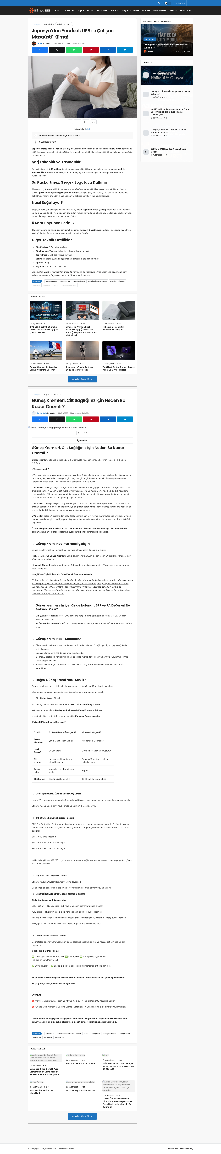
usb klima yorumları (50, 285)
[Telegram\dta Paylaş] (125, 50)
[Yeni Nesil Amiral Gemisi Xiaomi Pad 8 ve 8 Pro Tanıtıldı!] (118, 350)
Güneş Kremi (96, 1034)
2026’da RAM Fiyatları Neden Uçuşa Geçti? (168, 150)
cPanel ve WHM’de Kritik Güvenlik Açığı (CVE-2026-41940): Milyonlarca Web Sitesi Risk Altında (81, 331)
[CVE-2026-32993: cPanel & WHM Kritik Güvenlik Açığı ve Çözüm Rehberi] (46, 310)
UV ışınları (37, 1037)
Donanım (114, 10)
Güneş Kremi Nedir (109, 1034)
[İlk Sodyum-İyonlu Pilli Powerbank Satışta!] (118, 310)
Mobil (136, 10)
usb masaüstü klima (69, 285)
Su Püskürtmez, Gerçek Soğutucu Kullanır (57, 135)
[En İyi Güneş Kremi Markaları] (82, 1081)
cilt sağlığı (50, 1034)
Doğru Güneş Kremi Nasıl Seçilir (69, 1034)
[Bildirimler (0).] (190, 3)
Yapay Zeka (69, 10)
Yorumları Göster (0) (81, 379)
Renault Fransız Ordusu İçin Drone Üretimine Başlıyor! (44, 368)
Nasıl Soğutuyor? (45, 142)
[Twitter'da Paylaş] (57, 50)
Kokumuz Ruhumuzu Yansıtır (80, 1063)
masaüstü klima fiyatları (97, 281)
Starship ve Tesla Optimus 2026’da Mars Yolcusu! (79, 368)
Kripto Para (185, 10)
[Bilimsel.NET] (39, 10)
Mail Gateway (186, 1148)
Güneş (86, 1034)
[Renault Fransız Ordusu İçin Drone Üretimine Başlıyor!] (46, 350)
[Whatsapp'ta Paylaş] (74, 50)
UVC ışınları (59, 1037)
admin (40, 43)
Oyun (81, 10)
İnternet (146, 10)
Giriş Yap (181, 3)
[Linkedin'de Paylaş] (108, 50)
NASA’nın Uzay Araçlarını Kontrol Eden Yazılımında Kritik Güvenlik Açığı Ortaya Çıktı (170, 112)
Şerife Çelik (42, 413)
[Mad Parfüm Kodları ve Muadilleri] (46, 1081)
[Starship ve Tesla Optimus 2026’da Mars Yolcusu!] (82, 350)
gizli (88, 129)
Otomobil (102, 10)
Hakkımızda (173, 1148)
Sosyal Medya (160, 10)
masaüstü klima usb (117, 281)
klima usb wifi (65, 281)
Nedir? (173, 10)
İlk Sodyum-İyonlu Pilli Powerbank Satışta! (113, 328)
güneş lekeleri (125, 1034)
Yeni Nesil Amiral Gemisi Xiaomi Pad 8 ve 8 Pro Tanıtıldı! (118, 368)
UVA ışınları (48, 1037)
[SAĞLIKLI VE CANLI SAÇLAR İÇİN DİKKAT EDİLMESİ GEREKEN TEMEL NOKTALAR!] (118, 1055)
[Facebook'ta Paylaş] (40, 50)
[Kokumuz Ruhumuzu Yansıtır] (82, 1055)
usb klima (36, 285)
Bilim (57, 10)
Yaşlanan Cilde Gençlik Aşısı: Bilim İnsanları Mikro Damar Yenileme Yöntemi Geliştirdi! (44, 1072)
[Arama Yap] (159, 3)
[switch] (167, 3)
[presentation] (142, 40)
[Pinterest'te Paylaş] (91, 50)
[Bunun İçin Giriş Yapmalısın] (70, 122)
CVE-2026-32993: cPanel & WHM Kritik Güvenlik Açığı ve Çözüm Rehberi (44, 330)
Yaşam (125, 10)
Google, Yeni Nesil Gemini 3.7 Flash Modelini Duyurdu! (168, 131)
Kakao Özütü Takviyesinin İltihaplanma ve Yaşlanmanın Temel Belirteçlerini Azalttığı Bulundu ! (117, 1102)
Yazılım (90, 10)
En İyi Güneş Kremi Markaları (80, 1090)
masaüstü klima (79, 281)
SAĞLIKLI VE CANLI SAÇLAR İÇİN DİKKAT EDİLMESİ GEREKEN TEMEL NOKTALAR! (118, 1066)
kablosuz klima (51, 281)
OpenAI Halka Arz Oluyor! (163, 73)
